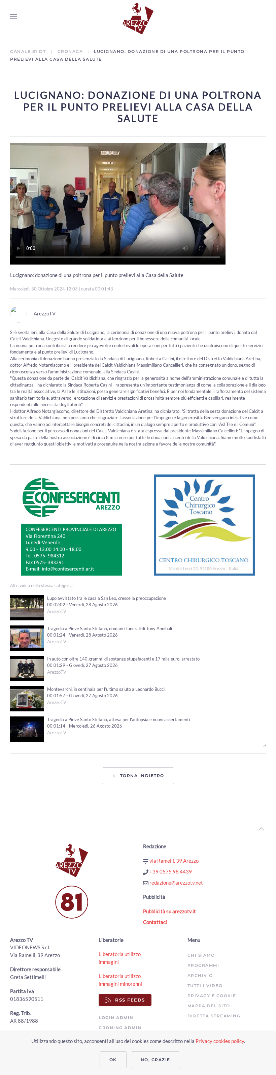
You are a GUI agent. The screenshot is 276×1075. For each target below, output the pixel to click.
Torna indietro (141, 775)
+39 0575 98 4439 (170, 871)
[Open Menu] (13, 17)
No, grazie (155, 1059)
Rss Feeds (130, 1000)
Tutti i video (205, 985)
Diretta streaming (214, 1015)
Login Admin (116, 1017)
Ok (113, 1059)
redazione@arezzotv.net (175, 883)
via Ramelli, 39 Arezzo (173, 861)
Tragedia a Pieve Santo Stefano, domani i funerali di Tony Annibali (109, 628)
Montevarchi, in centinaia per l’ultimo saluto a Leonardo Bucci (106, 689)
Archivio (200, 975)
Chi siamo (201, 955)
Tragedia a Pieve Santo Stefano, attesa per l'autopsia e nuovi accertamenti (118, 719)
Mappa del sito (208, 1005)
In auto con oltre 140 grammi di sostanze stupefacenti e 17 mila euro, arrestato (123, 659)
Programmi (203, 965)
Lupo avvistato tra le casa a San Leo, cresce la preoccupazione (106, 598)
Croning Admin (120, 1027)
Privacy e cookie (211, 995)
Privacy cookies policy (220, 1041)
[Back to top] (261, 829)
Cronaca (70, 51)
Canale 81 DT (28, 51)
